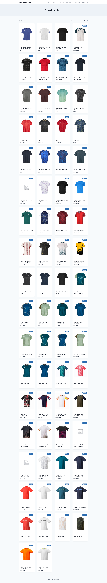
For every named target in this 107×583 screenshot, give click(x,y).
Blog (79, 2)
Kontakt (83, 2)
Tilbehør (75, 2)
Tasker (54, 2)
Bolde (63, 2)
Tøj (60, 2)
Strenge (71, 2)
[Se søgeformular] (87, 2)
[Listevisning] (87, 21)
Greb (67, 2)
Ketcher (49, 2)
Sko (57, 2)
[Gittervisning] (85, 21)
